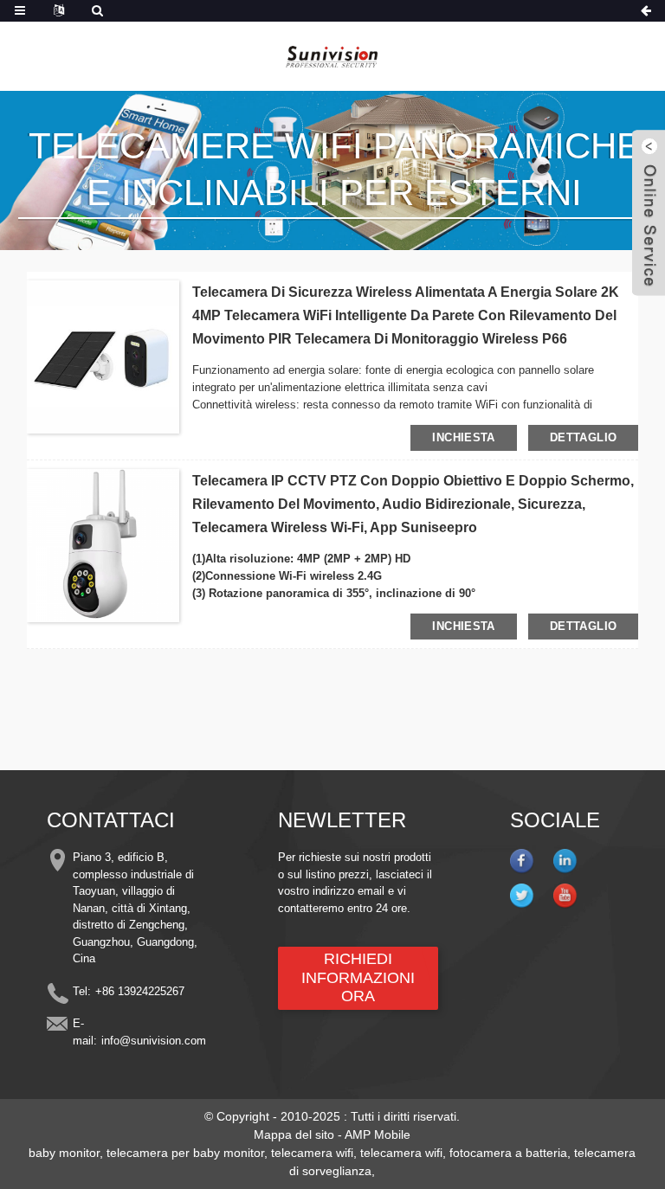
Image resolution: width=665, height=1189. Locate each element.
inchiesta (463, 437)
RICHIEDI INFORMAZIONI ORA (358, 977)
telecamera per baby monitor (185, 1153)
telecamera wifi (312, 1153)
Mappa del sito (294, 1134)
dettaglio (583, 437)
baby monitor (64, 1153)
